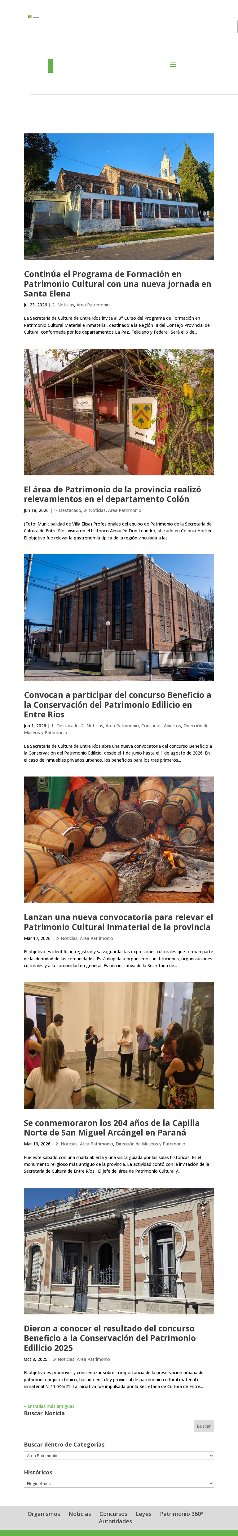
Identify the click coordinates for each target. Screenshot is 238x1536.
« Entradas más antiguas (49, 1406)
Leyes (144, 1513)
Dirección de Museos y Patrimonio (150, 1144)
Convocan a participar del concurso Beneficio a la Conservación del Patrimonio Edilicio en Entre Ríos (117, 704)
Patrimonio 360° (181, 1513)
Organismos (44, 1513)
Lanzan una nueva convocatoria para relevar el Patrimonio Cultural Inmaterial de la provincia (118, 921)
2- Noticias (63, 305)
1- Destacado (67, 510)
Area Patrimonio (93, 305)
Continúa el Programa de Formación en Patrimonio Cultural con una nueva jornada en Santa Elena (117, 283)
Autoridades (115, 1521)
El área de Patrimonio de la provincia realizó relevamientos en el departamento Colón (112, 494)
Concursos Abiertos (161, 726)
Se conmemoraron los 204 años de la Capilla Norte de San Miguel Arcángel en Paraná (112, 1127)
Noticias (79, 1513)
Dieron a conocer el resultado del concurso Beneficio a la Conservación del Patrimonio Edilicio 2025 (110, 1338)
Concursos (113, 1513)
